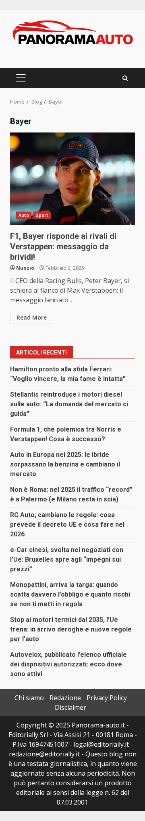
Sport (42, 215)
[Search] (125, 78)
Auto (24, 215)
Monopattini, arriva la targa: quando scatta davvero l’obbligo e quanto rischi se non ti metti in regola (70, 594)
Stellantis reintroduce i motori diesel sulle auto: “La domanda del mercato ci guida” (69, 404)
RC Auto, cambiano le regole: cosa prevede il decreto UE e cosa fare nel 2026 (67, 524)
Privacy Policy (107, 697)
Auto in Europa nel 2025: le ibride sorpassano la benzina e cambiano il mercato (65, 464)
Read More (32, 317)
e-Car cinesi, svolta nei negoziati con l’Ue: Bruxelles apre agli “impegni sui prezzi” (66, 559)
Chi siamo (29, 697)
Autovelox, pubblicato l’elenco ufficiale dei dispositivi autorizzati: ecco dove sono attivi (68, 664)
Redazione (65, 697)
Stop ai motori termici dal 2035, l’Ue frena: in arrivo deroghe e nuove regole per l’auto (71, 629)
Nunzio (25, 268)
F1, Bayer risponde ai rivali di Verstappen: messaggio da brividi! (72, 178)
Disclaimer (70, 707)
